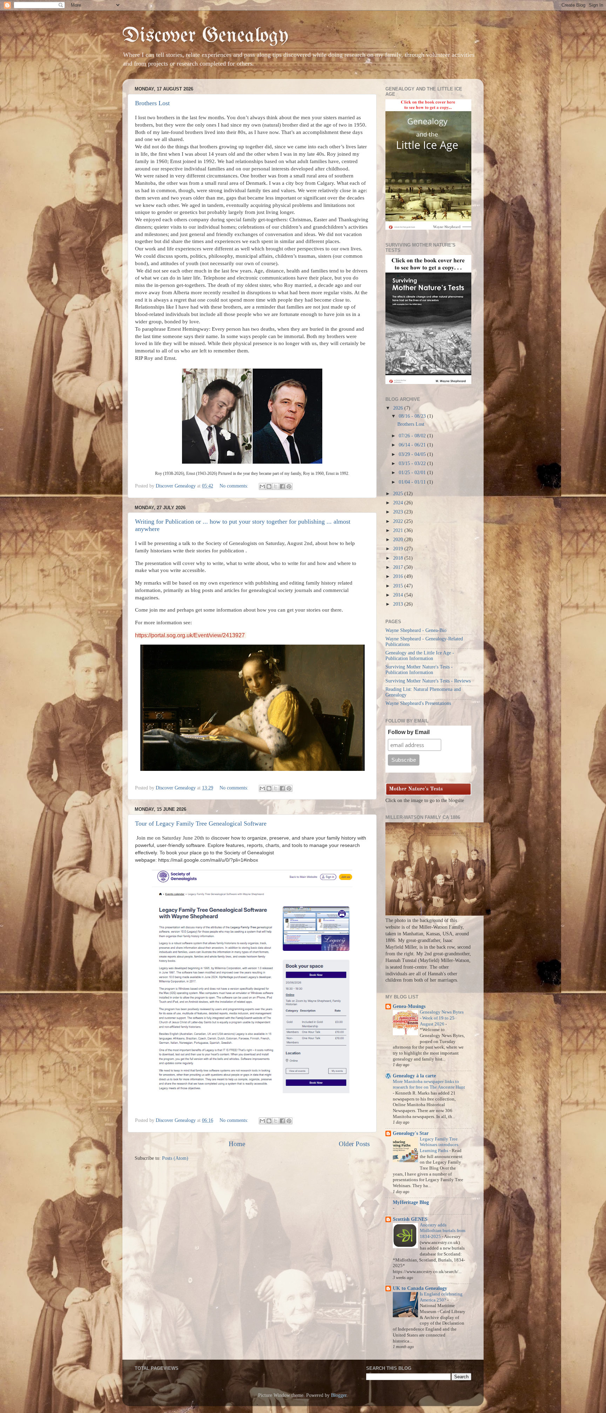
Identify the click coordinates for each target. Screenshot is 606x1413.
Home (237, 1144)
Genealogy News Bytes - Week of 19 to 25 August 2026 (442, 1018)
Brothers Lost (152, 103)
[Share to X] (275, 486)
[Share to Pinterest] (288, 486)
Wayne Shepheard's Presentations (418, 703)
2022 (398, 521)
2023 (398, 511)
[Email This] (262, 486)
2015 (398, 585)
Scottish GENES (410, 1219)
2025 (398, 493)
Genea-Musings (409, 1006)
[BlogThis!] (268, 486)
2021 (398, 530)
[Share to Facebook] (282, 486)
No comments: (235, 486)
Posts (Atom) (175, 1158)
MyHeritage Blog (411, 1202)
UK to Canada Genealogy (420, 1288)
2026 (398, 408)
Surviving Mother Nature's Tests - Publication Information (419, 669)
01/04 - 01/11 (413, 482)
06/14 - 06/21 (413, 445)
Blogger (338, 1395)
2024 (398, 502)
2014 (398, 595)
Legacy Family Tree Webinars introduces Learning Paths (439, 1145)
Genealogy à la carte (414, 1075)
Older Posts (354, 1144)
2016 (398, 576)
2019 (398, 548)
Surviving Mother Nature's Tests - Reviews (428, 681)
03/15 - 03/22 (413, 463)
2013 (398, 604)
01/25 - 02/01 (413, 472)
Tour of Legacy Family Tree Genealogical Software (201, 823)
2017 (398, 567)
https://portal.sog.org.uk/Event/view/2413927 (190, 635)
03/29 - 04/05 (413, 454)
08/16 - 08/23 (413, 416)
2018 (398, 558)
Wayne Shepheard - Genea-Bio (415, 630)
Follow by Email (409, 732)
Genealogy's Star (411, 1133)
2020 (398, 539)
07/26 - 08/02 (413, 435)
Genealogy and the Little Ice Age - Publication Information (419, 655)
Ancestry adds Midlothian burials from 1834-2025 (442, 1231)
